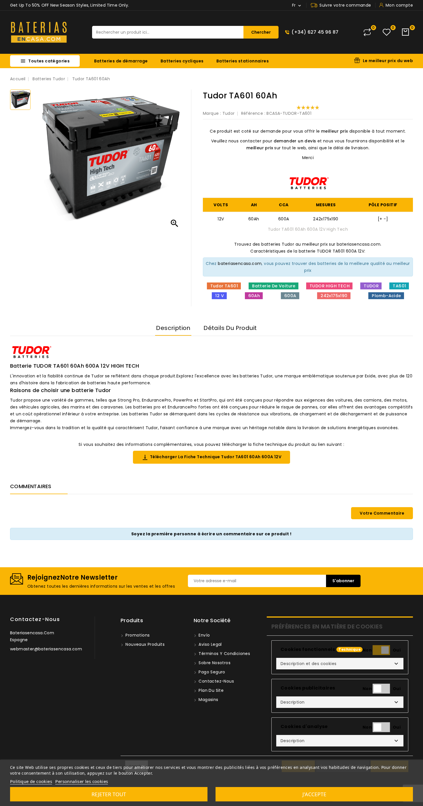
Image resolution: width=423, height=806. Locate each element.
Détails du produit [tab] (230, 328)
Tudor (228, 113)
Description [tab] (173, 328)
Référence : (253, 113)
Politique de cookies (31, 781)
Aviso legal (209, 644)
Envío (203, 635)
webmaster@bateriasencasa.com (46, 649)
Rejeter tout (109, 794)
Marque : (212, 113)
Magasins (207, 699)
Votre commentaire (382, 513)
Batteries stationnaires (242, 61)
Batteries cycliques (182, 61)
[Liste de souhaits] (386, 32)
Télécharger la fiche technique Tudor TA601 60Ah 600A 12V (211, 457)
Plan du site (210, 690)
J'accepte (314, 794)
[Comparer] (367, 32)
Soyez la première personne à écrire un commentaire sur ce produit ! (211, 534)
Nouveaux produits (144, 644)
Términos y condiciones (223, 653)
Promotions (137, 635)
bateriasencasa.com (240, 263)
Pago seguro (211, 672)
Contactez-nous (35, 619)
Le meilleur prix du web (388, 61)
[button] (339, 663)
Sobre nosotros (213, 663)
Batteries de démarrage (121, 61)
